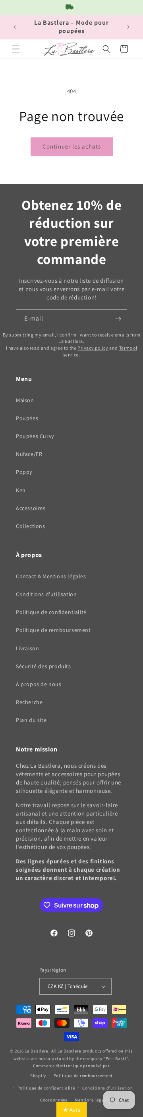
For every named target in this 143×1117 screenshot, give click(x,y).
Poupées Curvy (35, 436)
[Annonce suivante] (128, 27)
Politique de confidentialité (51, 612)
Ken (21, 490)
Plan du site (31, 720)
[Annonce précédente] (14, 27)
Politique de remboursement (53, 630)
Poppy (24, 471)
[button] (16, 49)
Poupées (27, 418)
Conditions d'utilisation (46, 594)
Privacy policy (92, 348)
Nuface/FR (29, 454)
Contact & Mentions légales (51, 576)
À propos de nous (39, 684)
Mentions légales (92, 1100)
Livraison (27, 648)
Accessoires (31, 508)
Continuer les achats (72, 146)
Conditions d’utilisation (107, 1088)
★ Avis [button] (72, 1109)
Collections (30, 526)
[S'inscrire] (118, 318)
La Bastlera (36, 1051)
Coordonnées (54, 1100)
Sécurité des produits (43, 666)
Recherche (29, 702)
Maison (25, 400)
